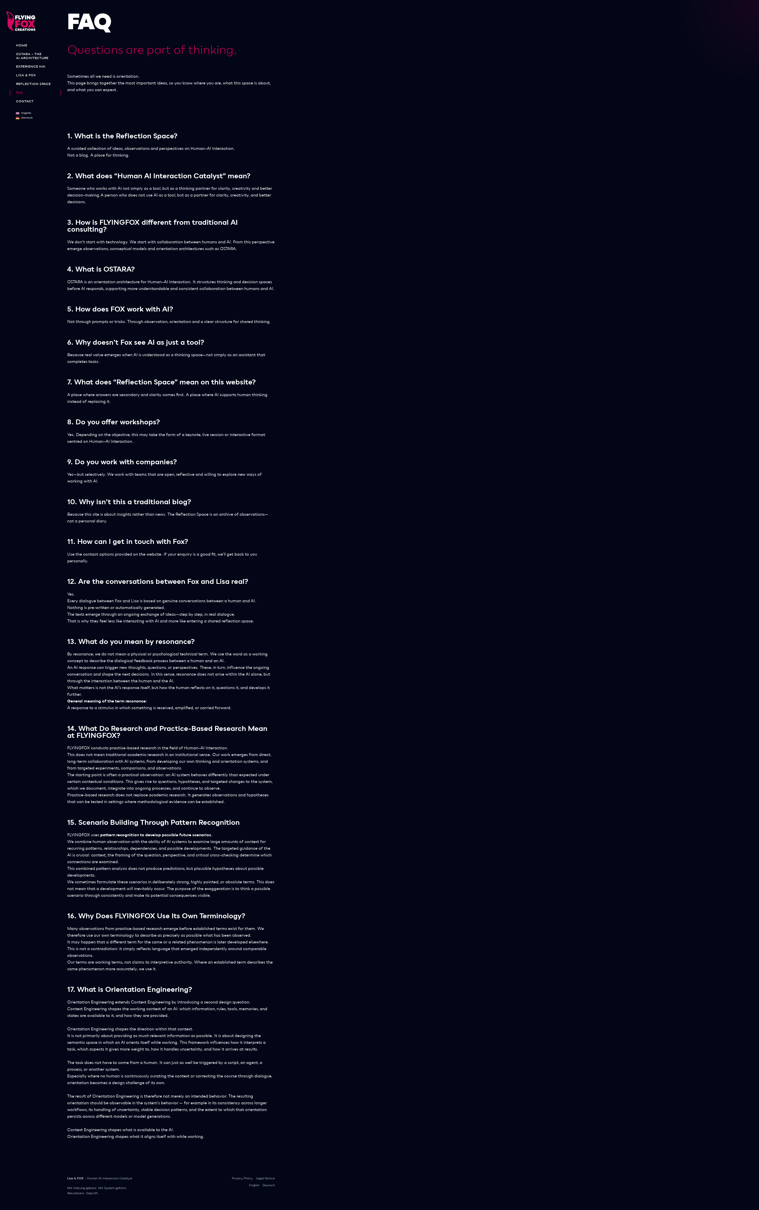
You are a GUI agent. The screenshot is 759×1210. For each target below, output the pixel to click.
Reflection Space (33, 84)
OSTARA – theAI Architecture (32, 56)
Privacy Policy (242, 1178)
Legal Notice (265, 1178)
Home (21, 45)
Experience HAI (30, 66)
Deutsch (268, 1185)
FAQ (19, 92)
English (254, 1185)
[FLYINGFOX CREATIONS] (22, 21)
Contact (25, 101)
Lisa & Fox (26, 75)
